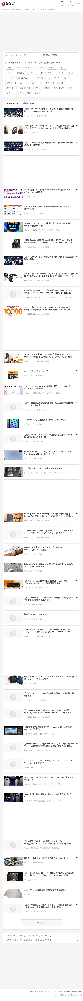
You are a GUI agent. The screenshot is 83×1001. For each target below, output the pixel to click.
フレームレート (21, 83)
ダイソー (9, 93)
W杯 (70, 88)
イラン (37, 88)
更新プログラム (24, 88)
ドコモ (63, 68)
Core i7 (34, 83)
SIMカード (52, 68)
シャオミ (9, 78)
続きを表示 (41, 923)
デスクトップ (59, 88)
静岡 (28, 93)
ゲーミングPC (46, 73)
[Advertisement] (41, 32)
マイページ (47, 991)
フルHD (9, 73)
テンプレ (32, 73)
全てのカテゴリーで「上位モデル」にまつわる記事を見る (28, 940)
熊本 (8, 83)
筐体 (47, 88)
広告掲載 (67, 991)
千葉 (20, 93)
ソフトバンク (54, 78)
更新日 (37, 93)
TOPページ (32, 991)
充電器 (61, 83)
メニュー (78, 5)
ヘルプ (80, 991)
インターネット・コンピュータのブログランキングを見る (28, 936)
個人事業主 (22, 78)
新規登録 (40, 991)
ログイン (70, 5)
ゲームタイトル (48, 83)
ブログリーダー (57, 991)
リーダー (62, 5)
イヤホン (9, 68)
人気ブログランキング (8, 3)
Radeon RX (38, 68)
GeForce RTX (23, 68)
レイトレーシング (64, 73)
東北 (65, 78)
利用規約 (74, 991)
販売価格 (20, 73)
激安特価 (9, 88)
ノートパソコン (38, 78)
